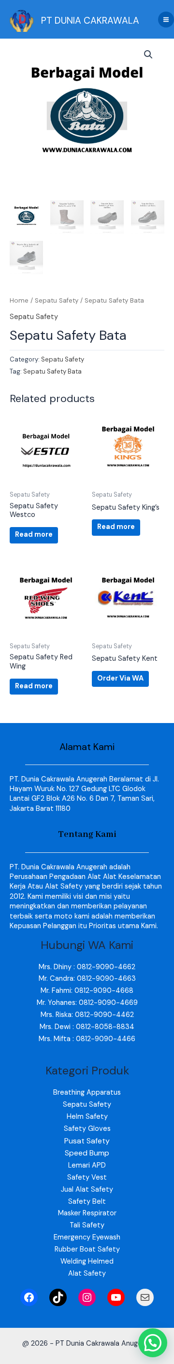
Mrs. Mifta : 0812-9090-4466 (87, 1039)
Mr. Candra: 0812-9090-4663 (87, 978)
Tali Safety (87, 1225)
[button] (148, 54)
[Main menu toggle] (166, 20)
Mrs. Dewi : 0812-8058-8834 (87, 1026)
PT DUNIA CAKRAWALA (90, 20)
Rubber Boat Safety (87, 1249)
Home (19, 300)
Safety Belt (87, 1201)
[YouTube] (116, 1297)
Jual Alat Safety (87, 1189)
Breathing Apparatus (87, 1092)
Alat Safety (87, 1273)
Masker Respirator (87, 1213)
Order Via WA (120, 678)
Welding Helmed (87, 1261)
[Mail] (145, 1297)
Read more (34, 534)
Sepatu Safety (56, 300)
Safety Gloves (87, 1128)
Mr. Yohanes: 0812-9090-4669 (87, 1002)
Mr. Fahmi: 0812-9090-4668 (87, 990)
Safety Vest (87, 1177)
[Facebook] (29, 1297)
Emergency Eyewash (87, 1237)
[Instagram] (87, 1297)
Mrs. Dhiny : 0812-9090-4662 (87, 967)
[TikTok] (58, 1297)
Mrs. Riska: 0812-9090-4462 (87, 1014)
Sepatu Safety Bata (52, 371)
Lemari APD (87, 1165)
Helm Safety (87, 1116)
